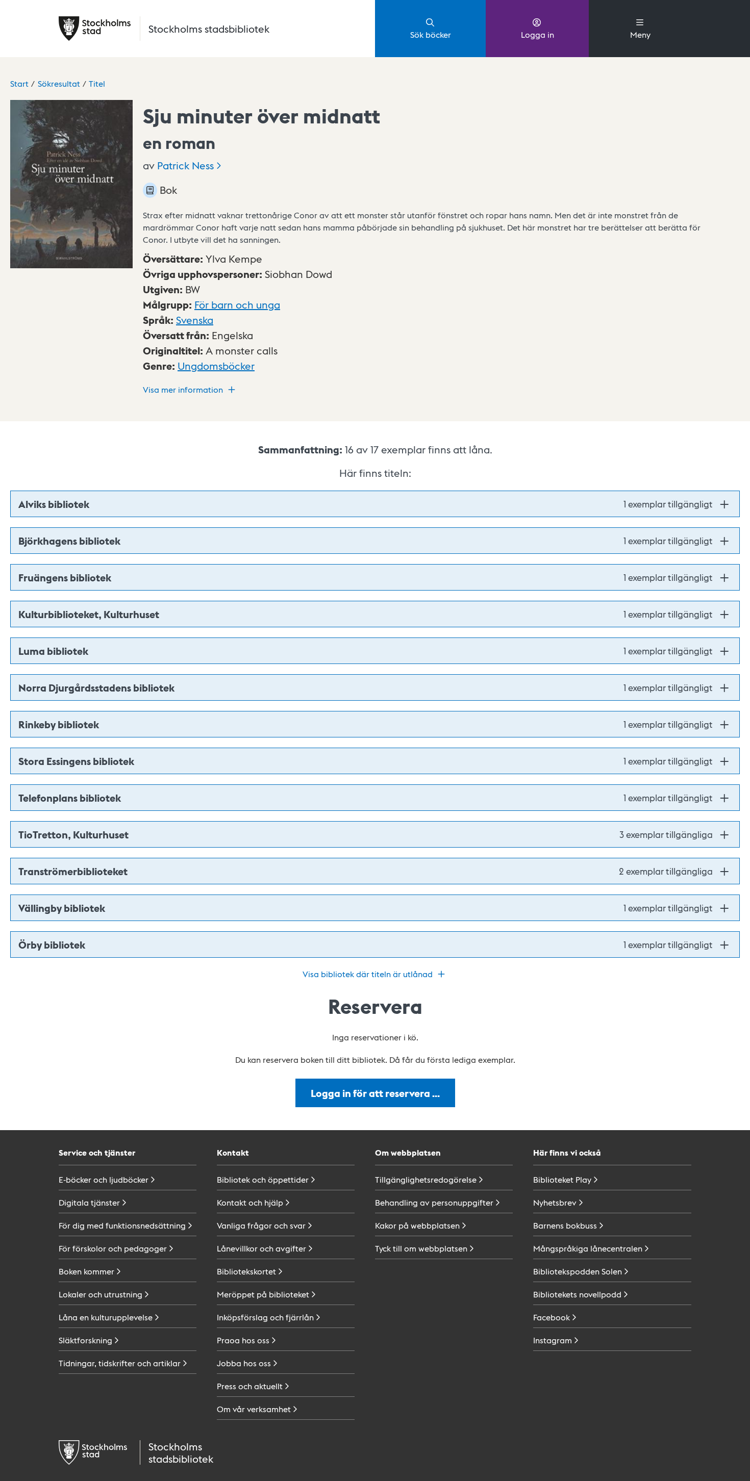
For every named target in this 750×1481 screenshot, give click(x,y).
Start (19, 83)
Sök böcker (430, 34)
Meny (640, 34)
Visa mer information (183, 389)
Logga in (537, 34)
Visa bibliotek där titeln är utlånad (368, 973)
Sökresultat (59, 83)
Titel (97, 83)
